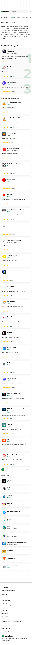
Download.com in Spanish (8, 605)
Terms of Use (5, 616)
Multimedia (13, 17)
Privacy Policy (5, 613)
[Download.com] (5, 11)
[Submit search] (10, 11)
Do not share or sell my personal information (12, 621)
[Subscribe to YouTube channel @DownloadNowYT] (9, 632)
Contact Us (4, 603)
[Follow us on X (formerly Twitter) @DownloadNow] (6, 632)
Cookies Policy (5, 618)
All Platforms (4, 17)
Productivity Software (21, 17)
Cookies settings (5, 624)
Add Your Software (6, 600)
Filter (2, 42)
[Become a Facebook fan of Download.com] (3, 632)
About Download (5, 598)
